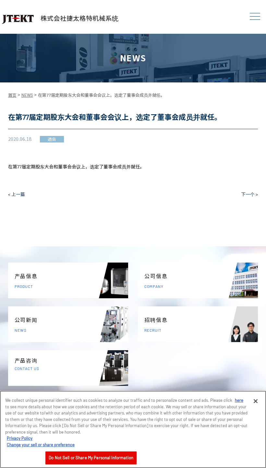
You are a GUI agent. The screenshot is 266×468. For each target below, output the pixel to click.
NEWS (27, 95)
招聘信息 (155, 324)
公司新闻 (26, 324)
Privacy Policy (19, 438)
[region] (133, 429)
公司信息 (155, 281)
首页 (12, 95)
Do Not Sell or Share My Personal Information (91, 457)
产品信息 (26, 281)
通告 (52, 139)
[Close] (255, 401)
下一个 (248, 194)
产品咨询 (27, 364)
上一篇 (18, 194)
